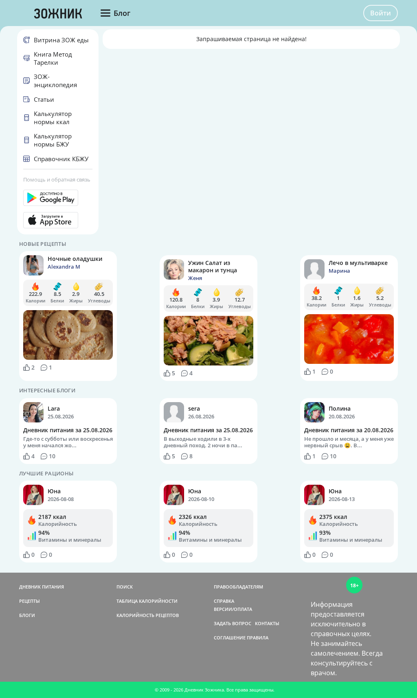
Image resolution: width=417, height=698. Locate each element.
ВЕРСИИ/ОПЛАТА (233, 609)
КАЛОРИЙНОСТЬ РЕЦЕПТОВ (147, 615)
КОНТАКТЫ (267, 623)
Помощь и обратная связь (56, 179)
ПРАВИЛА (257, 638)
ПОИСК (124, 587)
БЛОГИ (27, 615)
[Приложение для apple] (57, 220)
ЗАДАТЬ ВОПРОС (232, 623)
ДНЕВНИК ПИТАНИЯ (41, 587)
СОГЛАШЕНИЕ (230, 638)
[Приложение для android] (57, 198)
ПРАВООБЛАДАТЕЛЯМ (238, 587)
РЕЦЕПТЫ (29, 601)
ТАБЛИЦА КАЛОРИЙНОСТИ (147, 601)
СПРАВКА (224, 601)
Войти (380, 13)
